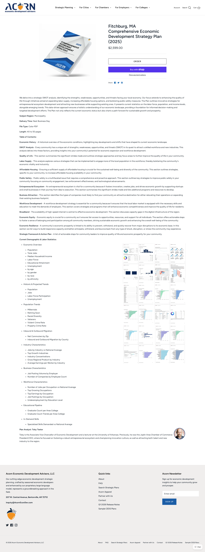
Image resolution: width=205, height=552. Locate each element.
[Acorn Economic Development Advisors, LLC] (20, 7)
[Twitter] (7, 525)
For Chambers (102, 7)
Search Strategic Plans (108, 487)
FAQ (100, 483)
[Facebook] (11, 525)
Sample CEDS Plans (107, 508)
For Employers (122, 7)
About (101, 479)
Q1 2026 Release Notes (109, 504)
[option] (68, 52)
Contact (102, 500)
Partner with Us (105, 496)
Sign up (169, 502)
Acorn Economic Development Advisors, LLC (28, 542)
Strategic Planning (64, 7)
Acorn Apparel (105, 492)
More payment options (137, 75)
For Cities (84, 7)
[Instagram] (16, 525)
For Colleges (142, 7)
